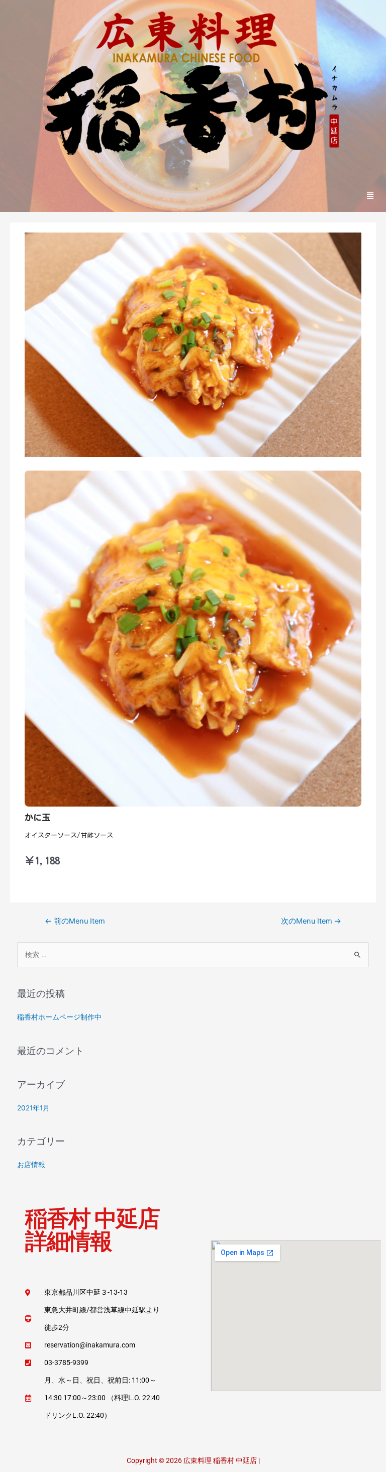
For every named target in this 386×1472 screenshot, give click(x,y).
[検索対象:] (193, 955)
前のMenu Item (75, 921)
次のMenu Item (311, 921)
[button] (370, 195)
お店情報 (31, 1165)
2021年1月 (33, 1108)
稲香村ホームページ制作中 (59, 1017)
